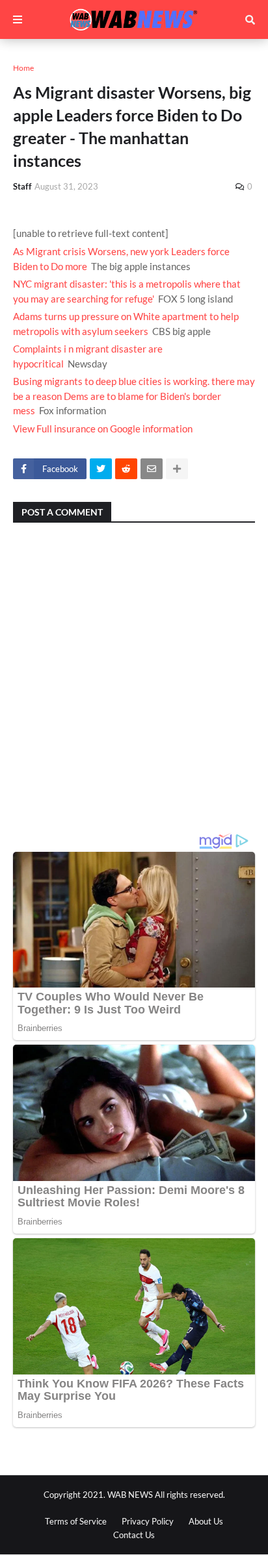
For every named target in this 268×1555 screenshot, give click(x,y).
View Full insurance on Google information (103, 428)
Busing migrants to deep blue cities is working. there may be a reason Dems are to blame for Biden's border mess (134, 395)
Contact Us (134, 1535)
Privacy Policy (148, 1521)
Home (23, 68)
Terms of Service (76, 1521)
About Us (206, 1521)
